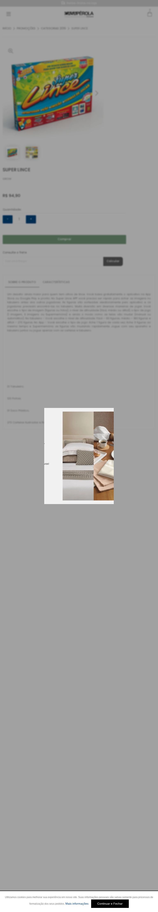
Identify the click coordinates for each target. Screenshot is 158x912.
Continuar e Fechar (110, 903)
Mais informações (76, 903)
